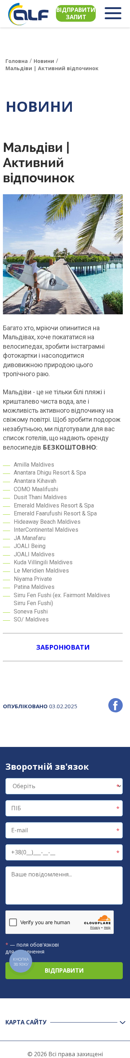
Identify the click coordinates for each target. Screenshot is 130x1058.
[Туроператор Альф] (28, 14)
